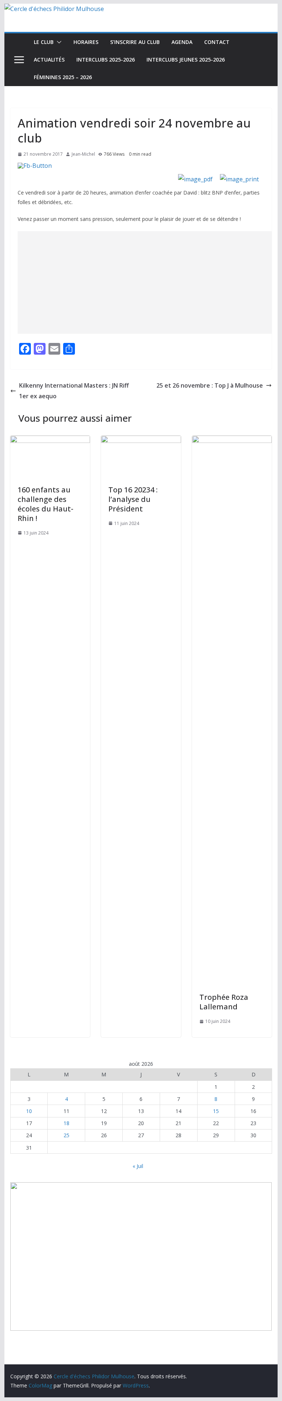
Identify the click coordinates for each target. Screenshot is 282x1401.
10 (29, 1111)
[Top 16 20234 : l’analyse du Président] (141, 441)
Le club (44, 41)
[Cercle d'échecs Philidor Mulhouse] (54, 9)
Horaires (85, 41)
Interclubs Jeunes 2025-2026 (186, 59)
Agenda (181, 41)
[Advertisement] (150, 282)
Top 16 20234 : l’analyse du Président (133, 499)
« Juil (138, 1165)
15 (216, 1111)
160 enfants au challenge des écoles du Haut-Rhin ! (45, 504)
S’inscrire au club (135, 41)
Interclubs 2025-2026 (105, 59)
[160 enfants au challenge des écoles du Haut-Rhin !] (50, 441)
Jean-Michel (83, 154)
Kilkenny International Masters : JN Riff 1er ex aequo (74, 390)
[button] (58, 42)
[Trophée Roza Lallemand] (232, 441)
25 (66, 1135)
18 (66, 1123)
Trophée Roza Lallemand (223, 1002)
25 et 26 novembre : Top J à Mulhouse (209, 385)
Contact (216, 41)
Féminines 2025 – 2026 (63, 77)
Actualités (49, 59)
